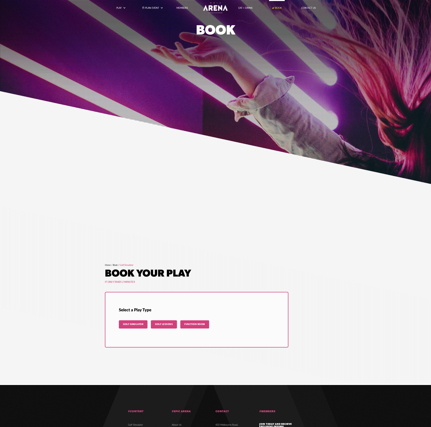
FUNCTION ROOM (194, 324)
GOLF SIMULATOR (133, 324)
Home (108, 264)
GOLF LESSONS (164, 324)
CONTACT (222, 411)
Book (115, 264)
